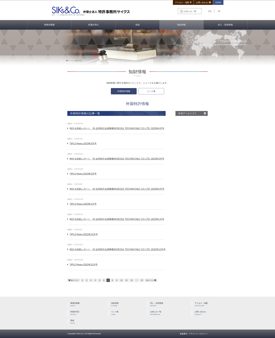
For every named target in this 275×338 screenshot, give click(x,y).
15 (142, 280)
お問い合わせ (202, 2)
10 (121, 280)
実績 (137, 24)
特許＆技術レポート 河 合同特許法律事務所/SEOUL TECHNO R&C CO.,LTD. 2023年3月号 (117, 159)
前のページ (74, 280)
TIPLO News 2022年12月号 (84, 234)
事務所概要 (49, 24)
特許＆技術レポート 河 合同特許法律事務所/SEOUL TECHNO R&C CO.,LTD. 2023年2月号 (117, 189)
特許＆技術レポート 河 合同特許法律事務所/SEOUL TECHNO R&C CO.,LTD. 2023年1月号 (117, 219)
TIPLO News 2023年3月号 (83, 143)
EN (209, 11)
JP (219, 11)
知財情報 (181, 24)
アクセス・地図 (182, 2)
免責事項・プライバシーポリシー (194, 334)
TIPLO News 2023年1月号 (83, 204)
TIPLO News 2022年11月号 (84, 264)
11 (126, 280)
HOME (218, 2)
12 (131, 280)
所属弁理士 (93, 24)
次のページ (150, 280)
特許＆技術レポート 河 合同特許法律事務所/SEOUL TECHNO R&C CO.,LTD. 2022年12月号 (118, 249)
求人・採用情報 (225, 24)
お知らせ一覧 (189, 11)
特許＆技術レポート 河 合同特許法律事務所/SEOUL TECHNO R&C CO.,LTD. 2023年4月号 (117, 128)
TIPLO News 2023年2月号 (83, 174)
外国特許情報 (123, 91)
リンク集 (151, 91)
